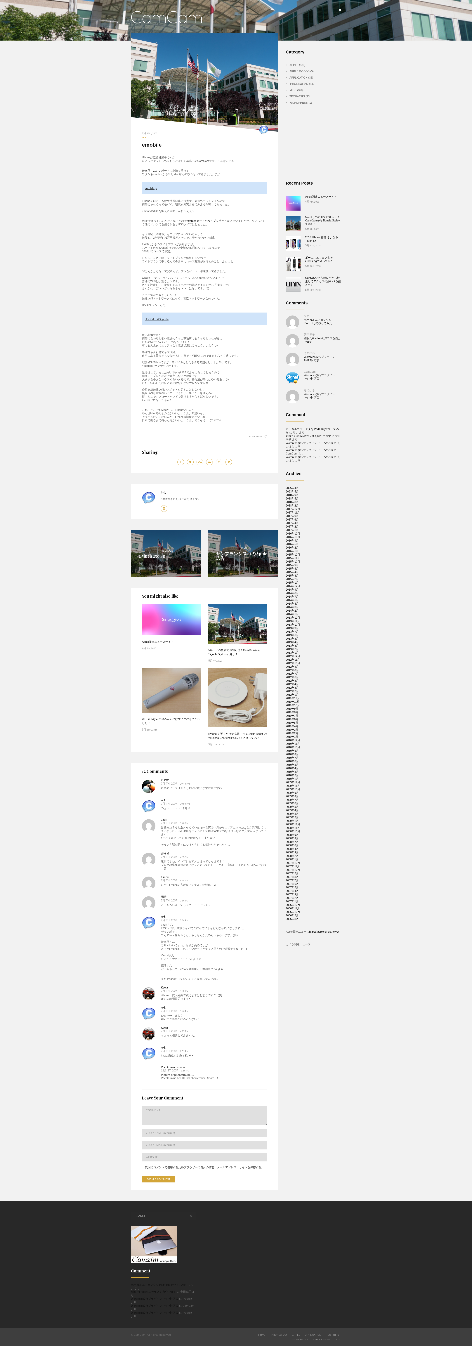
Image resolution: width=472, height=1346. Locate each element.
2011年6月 (292, 719)
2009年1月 (292, 820)
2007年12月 (293, 862)
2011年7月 (292, 715)
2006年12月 (293, 904)
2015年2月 (292, 579)
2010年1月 (292, 778)
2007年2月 (292, 897)
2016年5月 (292, 544)
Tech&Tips (297, 96)
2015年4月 (292, 572)
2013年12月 (293, 617)
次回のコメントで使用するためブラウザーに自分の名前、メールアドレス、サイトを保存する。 (204, 1167)
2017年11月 (293, 512)
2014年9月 (292, 589)
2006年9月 (292, 915)
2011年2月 (292, 733)
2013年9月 (292, 628)
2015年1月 (292, 582)
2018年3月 (292, 502)
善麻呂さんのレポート (156, 170)
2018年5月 (292, 498)
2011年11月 (292, 701)
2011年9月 (292, 708)
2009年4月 (292, 810)
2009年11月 (293, 785)
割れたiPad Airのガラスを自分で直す (308, 436)
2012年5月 (292, 680)
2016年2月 (292, 547)
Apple (293, 65)
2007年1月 (292, 901)
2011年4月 (292, 726)
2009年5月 (292, 806)
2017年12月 (293, 509)
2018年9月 (292, 495)
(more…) (212, 1078)
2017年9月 (292, 516)
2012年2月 (292, 691)
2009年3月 (292, 813)
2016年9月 (292, 540)
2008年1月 (292, 859)
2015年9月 (292, 565)
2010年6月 (292, 761)
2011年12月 (293, 698)
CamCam (310, 371)
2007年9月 (292, 873)
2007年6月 (292, 883)
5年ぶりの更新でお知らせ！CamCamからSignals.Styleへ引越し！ (323, 220)
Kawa (164, 987)
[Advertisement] (317, 145)
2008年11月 (293, 827)
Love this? (256, 436)
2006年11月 (293, 908)
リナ (306, 315)
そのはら (309, 353)
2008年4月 (292, 848)
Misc (145, 137)
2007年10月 (293, 869)
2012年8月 (292, 670)
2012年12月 (293, 656)
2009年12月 (293, 782)
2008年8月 (292, 838)
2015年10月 (293, 561)
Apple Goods (299, 71)
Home (262, 1334)
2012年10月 (293, 663)
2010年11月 (293, 743)
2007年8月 (292, 876)
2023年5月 (292, 491)
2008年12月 (293, 824)
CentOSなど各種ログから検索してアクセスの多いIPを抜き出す (323, 281)
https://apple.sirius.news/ (324, 931)
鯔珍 (163, 896)
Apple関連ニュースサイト (158, 641)
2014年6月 (292, 600)
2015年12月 (293, 554)
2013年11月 (293, 621)
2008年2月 (292, 855)
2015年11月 (293, 558)
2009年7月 (292, 799)
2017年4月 (292, 523)
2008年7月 (292, 841)
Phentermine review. (173, 1067)
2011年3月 (292, 729)
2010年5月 (292, 764)
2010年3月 (292, 771)
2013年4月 (292, 642)
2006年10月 (293, 911)
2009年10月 (293, 789)
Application (298, 77)
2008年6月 (292, 845)
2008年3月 (292, 852)
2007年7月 (292, 880)
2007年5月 (292, 887)
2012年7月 (292, 673)
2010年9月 (292, 750)
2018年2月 (292, 505)
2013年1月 (292, 652)
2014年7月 (292, 596)
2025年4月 (292, 488)
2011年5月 (292, 722)
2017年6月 (292, 519)
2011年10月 (293, 705)
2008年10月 (293, 831)
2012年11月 (293, 659)
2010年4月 (292, 768)
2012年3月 (292, 687)
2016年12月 (293, 533)
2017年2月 (292, 526)
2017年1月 (292, 530)
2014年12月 (293, 586)
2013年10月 (293, 624)
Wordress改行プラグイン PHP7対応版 (309, 443)
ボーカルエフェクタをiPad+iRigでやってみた (159, 1284)
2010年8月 (292, 754)
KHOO (165, 780)
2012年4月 (292, 684)
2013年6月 (292, 635)
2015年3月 (292, 575)
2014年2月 (292, 610)
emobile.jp (151, 188)
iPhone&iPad (298, 83)
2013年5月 (292, 638)
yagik (164, 819)
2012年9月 (292, 666)
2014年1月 (292, 614)
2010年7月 (292, 757)
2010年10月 (293, 747)
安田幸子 (309, 334)
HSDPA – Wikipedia (157, 319)
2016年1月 (292, 551)
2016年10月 (293, 537)
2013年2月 (292, 649)
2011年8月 (292, 712)
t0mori (165, 877)
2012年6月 (292, 677)
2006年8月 (292, 918)
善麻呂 (165, 853)
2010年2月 (292, 775)
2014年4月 (292, 603)
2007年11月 (293, 866)
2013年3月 (292, 645)
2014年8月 (292, 593)
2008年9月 (292, 834)
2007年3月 (292, 894)
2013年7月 (292, 631)
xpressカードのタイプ (202, 220)
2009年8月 (292, 796)
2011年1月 (292, 736)
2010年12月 (293, 740)
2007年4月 (292, 890)
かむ (163, 492)
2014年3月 (292, 607)
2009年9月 (292, 792)
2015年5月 (292, 568)
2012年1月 (292, 694)
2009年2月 (292, 817)
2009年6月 (292, 803)
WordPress (298, 102)
